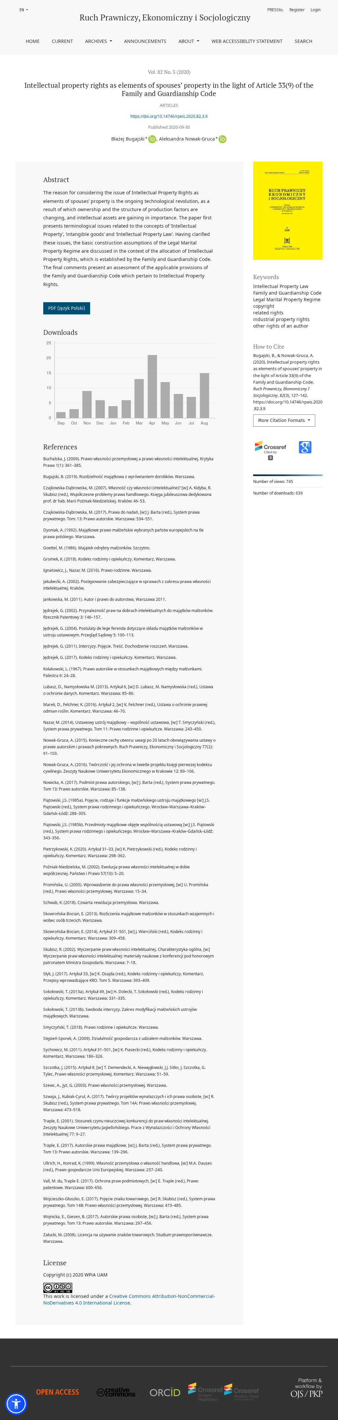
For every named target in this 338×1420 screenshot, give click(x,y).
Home (33, 41)
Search (303, 41)
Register (297, 10)
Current (62, 41)
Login (316, 10)
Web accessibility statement (247, 41)
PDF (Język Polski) (66, 308)
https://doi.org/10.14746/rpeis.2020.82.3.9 (169, 116)
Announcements (145, 41)
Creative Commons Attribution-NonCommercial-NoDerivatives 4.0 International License (129, 1299)
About (187, 41)
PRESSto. (275, 10)
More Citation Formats (282, 420)
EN (25, 9)
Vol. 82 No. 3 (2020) (169, 72)
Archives (96, 41)
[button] (16, 1403)
